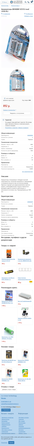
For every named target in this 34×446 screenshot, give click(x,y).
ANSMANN (30, 135)
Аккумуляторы (5, 419)
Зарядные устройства (7, 417)
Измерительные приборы (6, 425)
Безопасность (5, 428)
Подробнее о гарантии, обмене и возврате (16, 128)
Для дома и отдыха (7, 430)
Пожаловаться (6, 410)
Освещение (5, 431)
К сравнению (6, 14)
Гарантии (21, 419)
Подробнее (4, 442)
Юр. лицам (22, 421)
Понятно (11, 442)
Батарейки (4, 421)
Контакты (21, 430)
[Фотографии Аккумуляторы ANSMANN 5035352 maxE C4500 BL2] (17, 43)
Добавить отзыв (28, 16)
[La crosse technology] (16, 2)
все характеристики (27, 171)
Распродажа (22, 423)
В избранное (29, 14)
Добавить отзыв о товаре (9, 389)
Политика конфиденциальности (24, 427)
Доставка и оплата (24, 417)
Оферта (21, 424)
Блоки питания (6, 423)
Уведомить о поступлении (17, 113)
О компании (22, 431)
